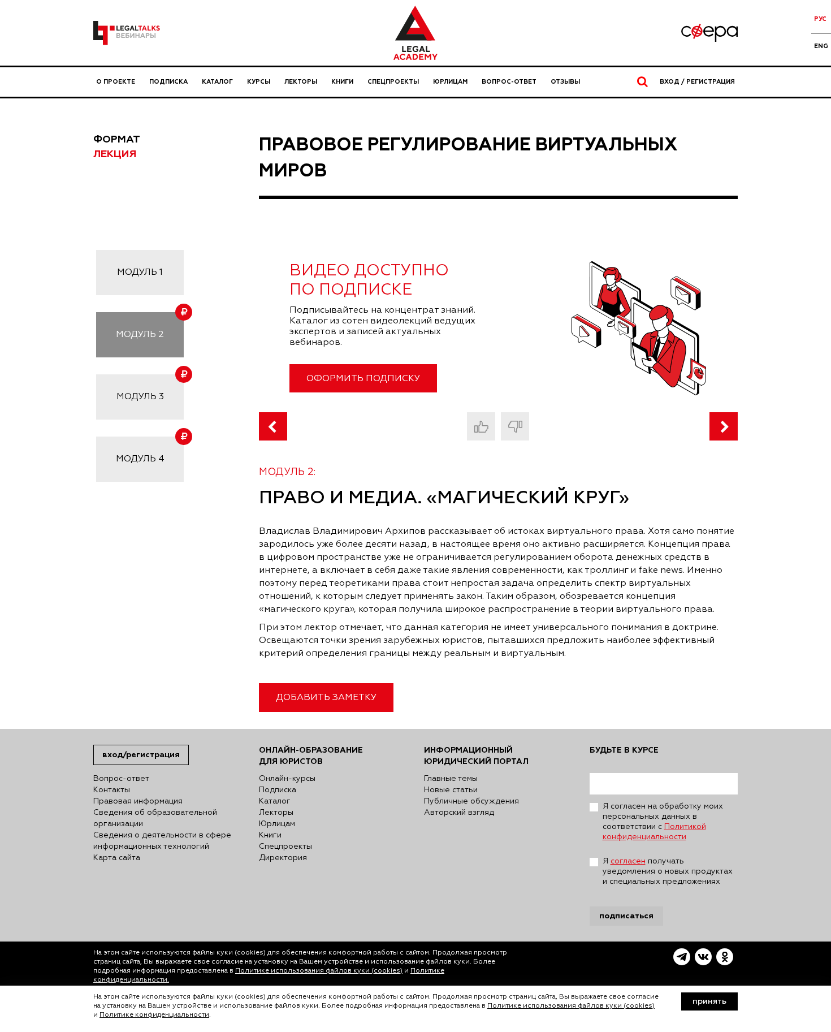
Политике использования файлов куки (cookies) (318, 971)
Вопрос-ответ (509, 81)
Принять (709, 1001)
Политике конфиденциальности (154, 1015)
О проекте (115, 81)
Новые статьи (451, 790)
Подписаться (626, 916)
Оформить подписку (363, 378)
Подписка (168, 81)
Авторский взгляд (459, 813)
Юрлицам (450, 81)
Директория (283, 858)
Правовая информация (138, 801)
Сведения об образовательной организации (155, 818)
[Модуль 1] (273, 426)
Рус (820, 19)
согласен (628, 861)
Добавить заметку (326, 697)
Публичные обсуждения (471, 801)
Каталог (217, 81)
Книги (342, 81)
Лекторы (300, 81)
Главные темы (451, 779)
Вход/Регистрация (141, 754)
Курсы (258, 81)
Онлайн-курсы (287, 779)
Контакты (111, 790)
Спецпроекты (393, 81)
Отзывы (565, 81)
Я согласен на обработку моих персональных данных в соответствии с (663, 821)
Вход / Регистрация (697, 81)
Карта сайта (116, 858)
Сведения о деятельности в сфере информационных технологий (162, 840)
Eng (821, 46)
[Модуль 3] (723, 426)
